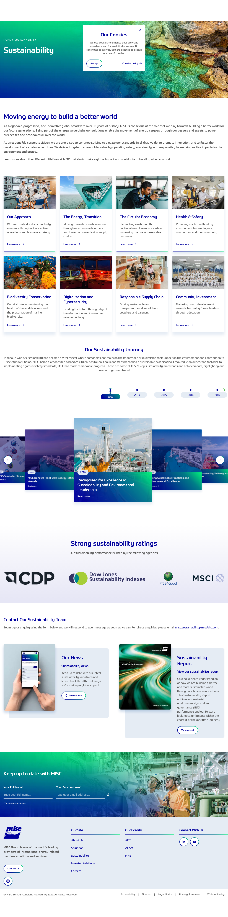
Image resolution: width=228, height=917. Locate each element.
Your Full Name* (14, 787)
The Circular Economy (138, 217)
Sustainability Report (192, 660)
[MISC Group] (13, 832)
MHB (128, 855)
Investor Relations (83, 863)
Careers (76, 871)
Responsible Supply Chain (142, 297)
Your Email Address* (69, 787)
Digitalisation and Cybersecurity (78, 299)
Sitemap (146, 894)
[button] (110, 394)
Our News (72, 657)
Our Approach (19, 217)
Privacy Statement (189, 894)
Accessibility (128, 894)
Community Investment (196, 297)
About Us (77, 840)
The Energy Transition (82, 217)
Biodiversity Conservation (29, 297)
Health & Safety (189, 217)
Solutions (77, 848)
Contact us (13, 868)
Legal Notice (165, 894)
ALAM (129, 848)
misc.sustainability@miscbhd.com (196, 627)
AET (128, 840)
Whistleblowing (215, 894)
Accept (94, 63)
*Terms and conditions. (15, 803)
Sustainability (80, 855)
